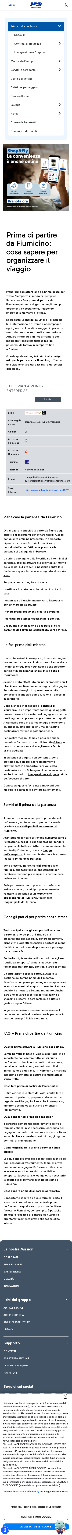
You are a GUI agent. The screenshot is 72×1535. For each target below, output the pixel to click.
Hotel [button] (14, 113)
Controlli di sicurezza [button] (27, 43)
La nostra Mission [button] (18, 1249)
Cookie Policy (31, 1491)
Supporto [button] (11, 1343)
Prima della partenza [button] (24, 26)
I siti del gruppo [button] (17, 1299)
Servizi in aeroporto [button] (23, 70)
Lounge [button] (15, 105)
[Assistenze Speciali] (66, 5)
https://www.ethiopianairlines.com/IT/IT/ (47, 490)
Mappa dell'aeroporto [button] (24, 61)
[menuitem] (11, 1257)
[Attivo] (26, 440)
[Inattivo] (26, 451)
